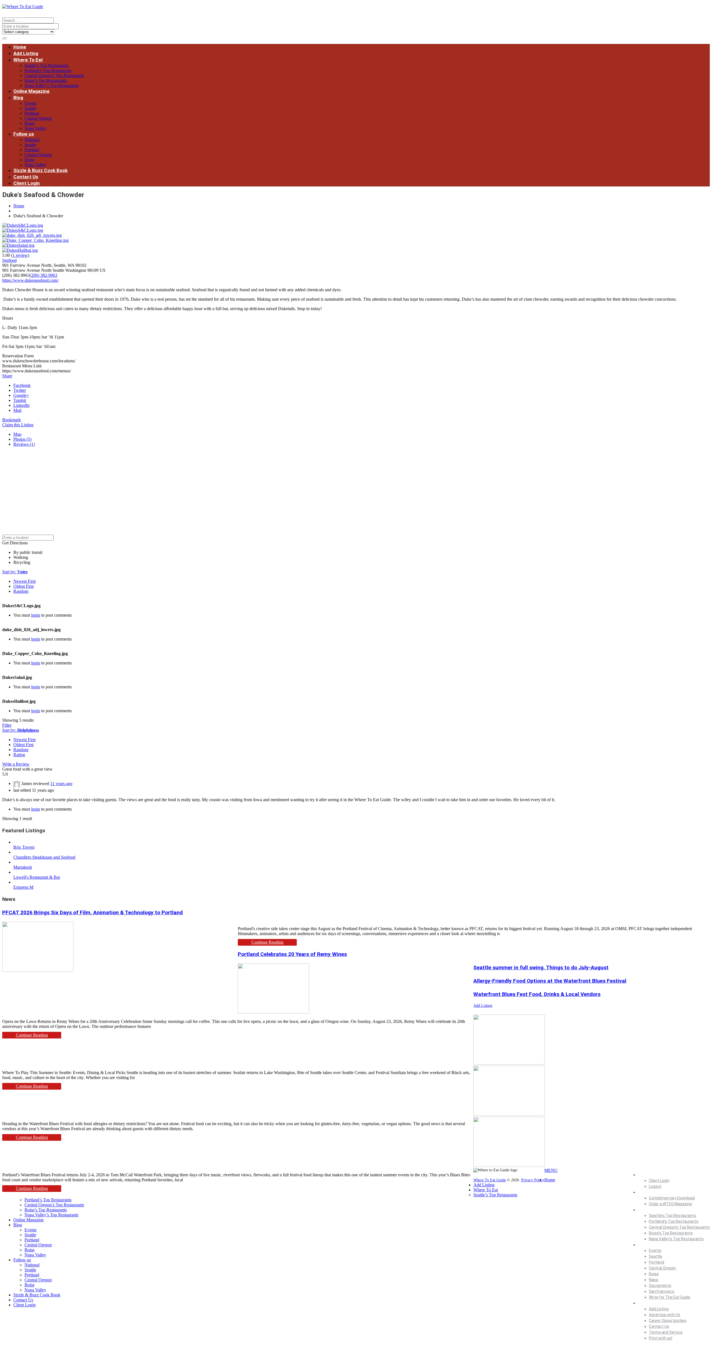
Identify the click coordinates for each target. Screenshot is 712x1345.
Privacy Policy (532, 1180)
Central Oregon (38, 118)
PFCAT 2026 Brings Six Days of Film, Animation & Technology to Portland (92, 912)
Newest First (24, 581)
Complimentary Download (672, 1198)
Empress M (23, 887)
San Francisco (661, 1291)
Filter (6, 725)
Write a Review (15, 764)
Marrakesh (22, 867)
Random (20, 591)
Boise (29, 123)
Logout (655, 1186)
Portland (31, 113)
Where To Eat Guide (489, 1180)
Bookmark (11, 419)
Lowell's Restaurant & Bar (36, 877)
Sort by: (15, 571)
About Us (646, 1303)
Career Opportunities (667, 1320)
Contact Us (25, 177)
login (35, 615)
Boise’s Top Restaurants (45, 80)
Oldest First (23, 586)
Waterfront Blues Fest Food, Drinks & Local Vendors (536, 994)
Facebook (22, 385)
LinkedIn (21, 405)
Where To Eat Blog (654, 1244)
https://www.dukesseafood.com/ (30, 280)
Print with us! (660, 1338)
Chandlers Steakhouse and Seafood (44, 857)
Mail (17, 410)
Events (30, 103)
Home (19, 47)
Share (7, 375)
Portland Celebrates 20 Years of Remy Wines (292, 954)
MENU (551, 1170)
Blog (18, 97)
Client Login (26, 183)
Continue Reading (267, 942)
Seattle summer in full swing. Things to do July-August (541, 967)
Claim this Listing (17, 424)
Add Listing (25, 53)
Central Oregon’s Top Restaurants (54, 75)
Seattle (30, 108)
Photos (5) (22, 439)
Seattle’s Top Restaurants (46, 65)
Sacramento (660, 1285)
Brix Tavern (23, 847)
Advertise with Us (664, 1314)
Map (17, 434)
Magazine (646, 1192)
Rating (19, 754)
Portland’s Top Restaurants (47, 70)
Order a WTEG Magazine (670, 1204)
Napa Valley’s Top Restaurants (51, 85)
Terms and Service (666, 1332)
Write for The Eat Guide (669, 1297)
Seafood (9, 260)
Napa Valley (35, 128)
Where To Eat (28, 60)
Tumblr (19, 400)
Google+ (21, 395)
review (20, 255)
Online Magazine (31, 91)
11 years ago (61, 783)
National (31, 139)
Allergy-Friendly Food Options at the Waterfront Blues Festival (549, 981)
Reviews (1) (24, 444)
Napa (653, 1279)
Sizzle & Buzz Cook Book (40, 170)
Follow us (23, 134)
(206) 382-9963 (43, 275)
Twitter (19, 390)
